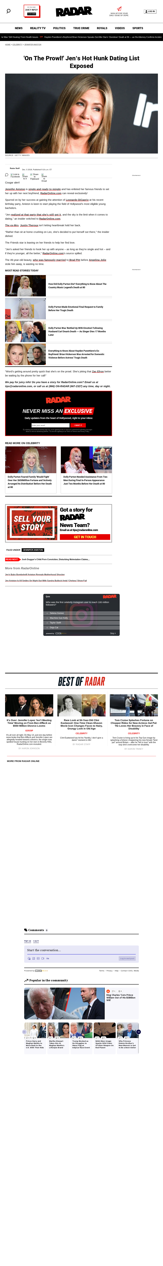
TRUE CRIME (81, 28)
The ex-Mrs (12, 225)
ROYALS (102, 28)
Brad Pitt (74, 260)
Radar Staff (15, 168)
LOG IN (151, 11)
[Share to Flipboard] (34, 174)
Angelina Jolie (97, 260)
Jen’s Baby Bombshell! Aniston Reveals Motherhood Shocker (35, 574)
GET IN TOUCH (85, 537)
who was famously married (49, 260)
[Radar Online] (74, 11)
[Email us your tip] (32, 17)
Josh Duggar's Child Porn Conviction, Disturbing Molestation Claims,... (56, 559)
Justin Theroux (29, 225)
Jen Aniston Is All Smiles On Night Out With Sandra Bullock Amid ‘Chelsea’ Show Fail (46, 581)
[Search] (8, 13)
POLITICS (59, 28)
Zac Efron (98, 371)
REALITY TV (38, 28)
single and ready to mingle (44, 189)
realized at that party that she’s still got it (36, 214)
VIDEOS (120, 28)
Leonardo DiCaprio (77, 199)
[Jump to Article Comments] (6, 174)
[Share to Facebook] (15, 174)
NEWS (19, 28)
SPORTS (137, 28)
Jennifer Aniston (32, 45)
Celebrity (17, 45)
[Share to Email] (44, 174)
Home (7, 45)
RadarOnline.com (51, 193)
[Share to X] (25, 174)
